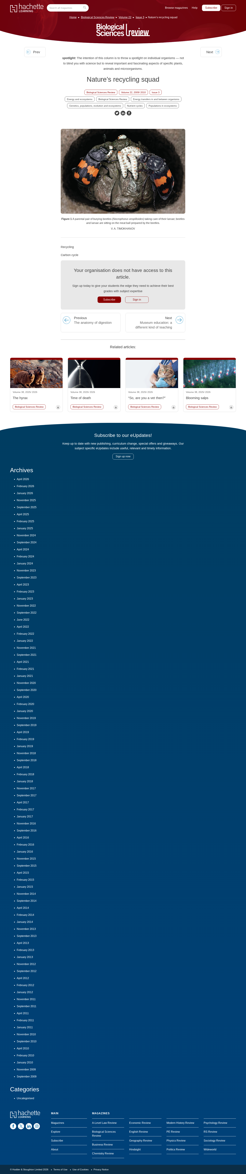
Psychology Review (215, 1122)
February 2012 (25, 985)
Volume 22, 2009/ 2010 (133, 92)
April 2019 (23, 732)
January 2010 (25, 1062)
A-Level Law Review (104, 1122)
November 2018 (26, 753)
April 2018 (23, 767)
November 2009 (26, 1069)
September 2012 (26, 971)
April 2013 (23, 943)
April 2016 (23, 837)
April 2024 (23, 549)
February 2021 (25, 668)
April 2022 (23, 626)
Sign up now (123, 456)
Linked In (123, 113)
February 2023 (25, 591)
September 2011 (26, 1006)
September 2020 (26, 690)
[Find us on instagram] (37, 1126)
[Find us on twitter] (21, 1126)
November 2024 (26, 535)
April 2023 (23, 584)
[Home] (27, 7)
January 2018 (25, 781)
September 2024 (26, 542)
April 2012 (23, 978)
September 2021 (26, 654)
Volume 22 (125, 17)
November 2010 (26, 1034)
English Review (138, 1131)
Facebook (129, 113)
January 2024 (25, 563)
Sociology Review (214, 1140)
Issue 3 (140, 17)
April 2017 (23, 802)
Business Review (102, 1144)
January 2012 (25, 992)
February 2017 (25, 809)
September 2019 (26, 725)
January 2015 (25, 886)
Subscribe (211, 7)
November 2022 (26, 605)
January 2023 (25, 598)
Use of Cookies (80, 1169)
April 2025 (23, 514)
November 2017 (26, 788)
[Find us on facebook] (13, 1126)
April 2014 (23, 907)
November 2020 (26, 683)
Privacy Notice (101, 1169)
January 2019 (25, 746)
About (54, 1149)
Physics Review (176, 1140)
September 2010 (26, 1041)
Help (194, 7)
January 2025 (25, 528)
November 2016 (26, 823)
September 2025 (26, 507)
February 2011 (25, 1020)
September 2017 (26, 795)
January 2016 (25, 851)
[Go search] (85, 8)
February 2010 (25, 1055)
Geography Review (140, 1140)
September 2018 (26, 760)
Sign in (228, 7)
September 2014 (26, 900)
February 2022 (25, 633)
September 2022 (26, 612)
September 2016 (26, 830)
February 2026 (25, 486)
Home (73, 17)
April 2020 (23, 697)
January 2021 (25, 676)
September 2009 (26, 1076)
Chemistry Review (103, 1153)
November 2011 (26, 999)
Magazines (57, 1122)
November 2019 (26, 718)
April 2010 (23, 1048)
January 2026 (25, 493)
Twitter (117, 113)
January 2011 (25, 1027)
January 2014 (25, 921)
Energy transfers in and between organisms (156, 99)
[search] (68, 8)
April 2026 (23, 479)
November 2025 (26, 500)
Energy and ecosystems (79, 99)
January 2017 (25, 816)
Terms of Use (60, 1169)
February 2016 (25, 844)
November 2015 (26, 858)
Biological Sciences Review (97, 17)
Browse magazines (176, 7)
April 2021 (23, 661)
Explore (55, 1131)
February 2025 (25, 521)
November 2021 (26, 647)
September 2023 (26, 577)
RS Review (210, 1131)
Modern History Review (180, 1122)
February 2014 (25, 914)
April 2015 (23, 872)
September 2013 (26, 936)
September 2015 (26, 865)
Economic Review (140, 1122)
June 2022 (23, 619)
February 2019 (25, 739)
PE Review (173, 1131)
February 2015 (25, 879)
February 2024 (25, 556)
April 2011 (23, 1013)
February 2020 (25, 704)
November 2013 (26, 929)
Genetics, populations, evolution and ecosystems (95, 105)
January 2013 (25, 957)
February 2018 (25, 774)
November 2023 (26, 570)
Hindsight (135, 1149)
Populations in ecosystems (163, 105)
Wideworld (210, 1149)
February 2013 (25, 950)
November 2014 (26, 893)
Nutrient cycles (135, 105)
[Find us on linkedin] (29, 1126)
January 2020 (25, 711)
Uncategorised (25, 1098)
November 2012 (26, 964)
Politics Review (176, 1149)
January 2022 (25, 640)
